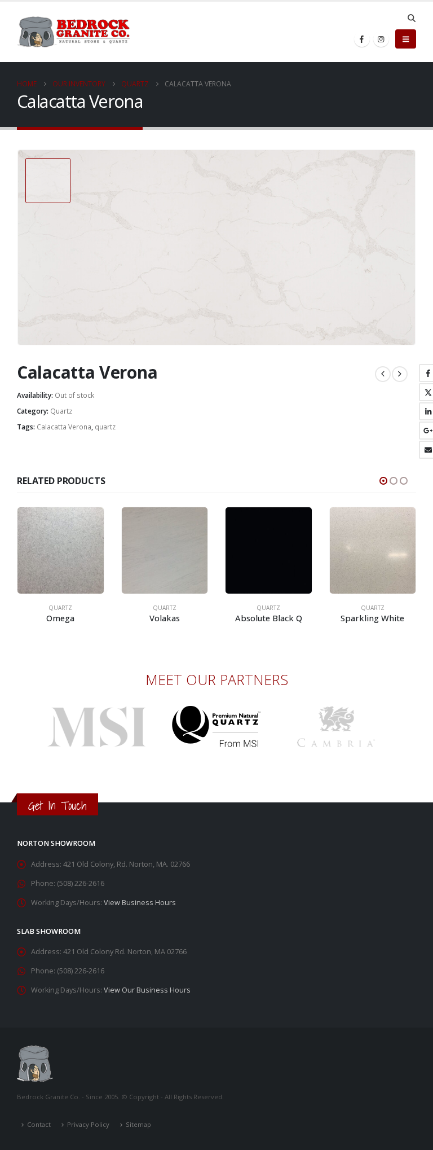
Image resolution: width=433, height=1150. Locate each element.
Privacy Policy (88, 1124)
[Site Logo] (73, 32)
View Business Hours (140, 902)
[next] (400, 374)
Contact (39, 1124)
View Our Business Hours (147, 990)
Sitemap (138, 1124)
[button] (411, 18)
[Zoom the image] (96, 712)
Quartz (61, 411)
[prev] (383, 374)
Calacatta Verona (64, 427)
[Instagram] (381, 39)
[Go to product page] (60, 550)
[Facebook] (362, 39)
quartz (105, 427)
